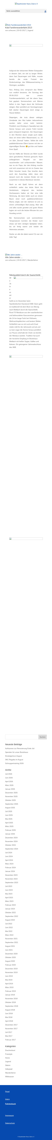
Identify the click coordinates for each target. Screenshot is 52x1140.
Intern (7, 1099)
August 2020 (10, 961)
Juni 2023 (9, 890)
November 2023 (11, 879)
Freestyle (8, 1054)
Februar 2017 (10, 1040)
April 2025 (9, 823)
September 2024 (11, 849)
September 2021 (11, 942)
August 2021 (10, 946)
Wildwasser (9, 1077)
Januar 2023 (10, 909)
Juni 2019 (9, 976)
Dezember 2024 (11, 838)
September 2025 (11, 804)
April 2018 (9, 1021)
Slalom (7, 1065)
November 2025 (11, 796)
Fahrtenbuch (10, 1104)
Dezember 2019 (11, 969)
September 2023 (11, 882)
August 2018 (10, 1010)
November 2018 (11, 999)
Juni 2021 (9, 950)
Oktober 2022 (10, 912)
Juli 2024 (8, 853)
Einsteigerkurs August (13, 756)
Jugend (30, 30)
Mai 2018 (8, 1017)
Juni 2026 (9, 778)
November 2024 (11, 841)
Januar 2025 (10, 834)
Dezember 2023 (11, 875)
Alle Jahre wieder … (14, 257)
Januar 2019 (10, 995)
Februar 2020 (10, 965)
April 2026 (9, 781)
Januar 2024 (10, 871)
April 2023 (9, 898)
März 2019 (9, 987)
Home (7, 1058)
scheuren (12, 30)
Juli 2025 (8, 811)
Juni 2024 (9, 856)
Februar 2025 (10, 830)
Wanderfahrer (32, 260)
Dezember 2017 (11, 1025)
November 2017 (11, 1029)
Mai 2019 (8, 980)
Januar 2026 (10, 789)
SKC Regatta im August (14, 760)
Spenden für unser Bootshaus (16, 752)
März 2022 (9, 935)
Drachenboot (10, 1050)
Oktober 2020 (10, 957)
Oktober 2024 (10, 845)
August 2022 (10, 920)
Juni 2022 (9, 927)
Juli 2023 (8, 886)
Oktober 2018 (10, 1002)
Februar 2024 (10, 867)
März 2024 (9, 864)
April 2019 (9, 984)
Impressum (9, 1115)
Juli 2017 (8, 1032)
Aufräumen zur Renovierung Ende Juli (19, 748)
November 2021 (11, 939)
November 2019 (11, 972)
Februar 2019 (10, 991)
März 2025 (9, 826)
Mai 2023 (8, 894)
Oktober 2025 (10, 800)
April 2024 (9, 860)
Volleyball (8, 1069)
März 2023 (9, 901)
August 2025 (10, 808)
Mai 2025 (8, 819)
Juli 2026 (8, 774)
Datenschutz (10, 1123)
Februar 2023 (10, 905)
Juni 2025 (9, 815)
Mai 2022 (8, 931)
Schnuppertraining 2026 (14, 763)
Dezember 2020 (11, 954)
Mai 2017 (8, 1036)
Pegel (7, 1091)
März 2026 (9, 785)
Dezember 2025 (11, 793)
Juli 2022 (8, 924)
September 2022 (11, 916)
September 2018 (11, 1006)
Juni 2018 (9, 1013)
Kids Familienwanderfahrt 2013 (18, 28)
